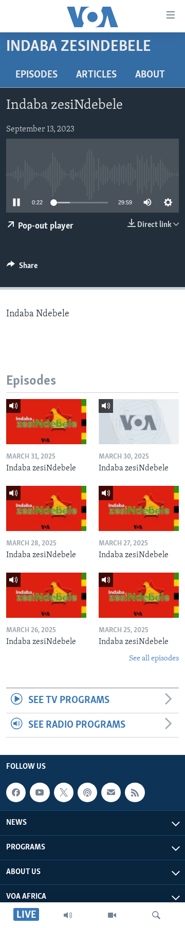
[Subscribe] (111, 792)
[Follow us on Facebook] (16, 792)
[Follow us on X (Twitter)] (63, 792)
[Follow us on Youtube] (39, 792)
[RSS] (134, 792)
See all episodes (154, 658)
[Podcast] (87, 792)
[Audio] (67, 915)
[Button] (22, 268)
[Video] (112, 915)
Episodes (36, 75)
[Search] (156, 915)
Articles (96, 75)
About (150, 75)
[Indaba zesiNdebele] (46, 421)
